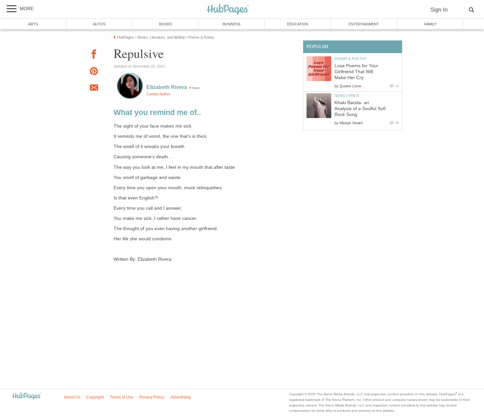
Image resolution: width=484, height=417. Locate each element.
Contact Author (158, 94)
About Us (72, 397)
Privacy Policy (151, 397)
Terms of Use (121, 397)
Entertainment (364, 24)
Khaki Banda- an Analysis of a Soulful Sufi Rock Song (360, 108)
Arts (33, 24)
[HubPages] (227, 9)
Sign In (438, 10)
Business (231, 24)
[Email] (93, 88)
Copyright (95, 397)
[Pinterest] (93, 72)
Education (297, 24)
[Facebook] (93, 55)
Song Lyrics (347, 96)
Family (430, 24)
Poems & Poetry (350, 59)
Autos (99, 24)
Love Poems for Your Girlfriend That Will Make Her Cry (356, 71)
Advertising (181, 397)
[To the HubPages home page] (27, 396)
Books (165, 24)
